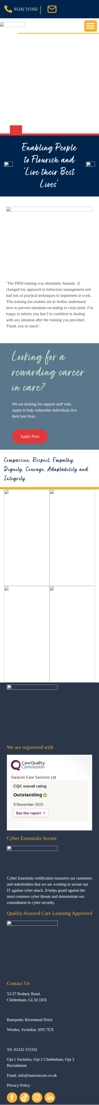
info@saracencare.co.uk (37, 1075)
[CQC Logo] (28, 769)
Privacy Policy (18, 1085)
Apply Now (30, 436)
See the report (28, 813)
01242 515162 (26, 9)
